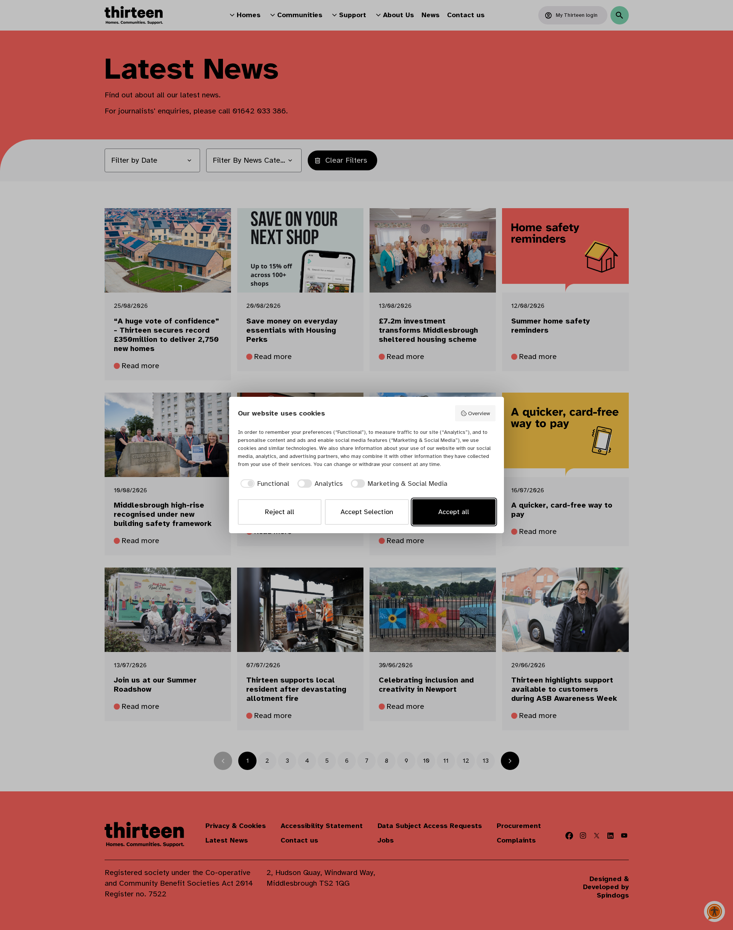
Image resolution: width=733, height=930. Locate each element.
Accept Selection (367, 512)
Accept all (453, 512)
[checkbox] (264, 484)
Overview (479, 413)
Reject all (279, 512)
